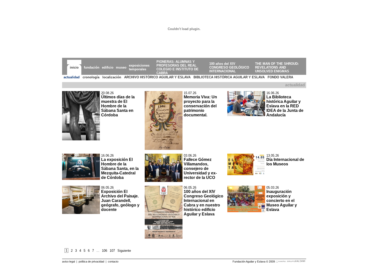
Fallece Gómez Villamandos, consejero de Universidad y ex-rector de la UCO (200, 168)
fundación (91, 67)
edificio (107, 67)
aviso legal (68, 261)
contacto (113, 261)
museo (121, 67)
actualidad (72, 77)
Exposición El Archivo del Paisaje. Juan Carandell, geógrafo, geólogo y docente (120, 200)
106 (104, 250)
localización (111, 77)
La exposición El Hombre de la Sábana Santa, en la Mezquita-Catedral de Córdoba (120, 168)
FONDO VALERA (280, 77)
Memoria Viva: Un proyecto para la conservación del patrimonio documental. (200, 106)
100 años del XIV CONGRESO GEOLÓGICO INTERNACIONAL (229, 67)
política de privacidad (91, 261)
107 (112, 250)
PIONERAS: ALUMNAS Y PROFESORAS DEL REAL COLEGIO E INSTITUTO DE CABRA (177, 67)
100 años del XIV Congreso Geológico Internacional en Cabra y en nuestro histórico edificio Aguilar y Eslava (203, 202)
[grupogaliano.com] (292, 262)
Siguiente (124, 250)
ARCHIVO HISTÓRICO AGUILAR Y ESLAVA (157, 77)
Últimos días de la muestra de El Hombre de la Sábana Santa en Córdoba (118, 106)
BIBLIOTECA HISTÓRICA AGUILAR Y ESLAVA (229, 77)
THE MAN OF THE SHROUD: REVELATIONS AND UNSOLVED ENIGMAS (277, 67)
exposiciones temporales (139, 67)
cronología (91, 77)
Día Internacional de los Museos (285, 161)
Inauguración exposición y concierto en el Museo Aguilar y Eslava (281, 200)
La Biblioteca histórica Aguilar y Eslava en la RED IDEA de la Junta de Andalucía (284, 106)
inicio (74, 67)
